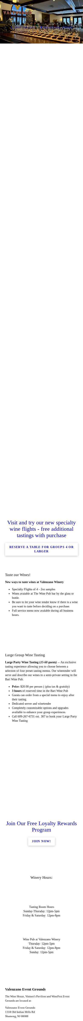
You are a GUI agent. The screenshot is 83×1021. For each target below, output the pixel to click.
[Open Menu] (78, 12)
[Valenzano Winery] (37, 11)
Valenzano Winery (58, 27)
